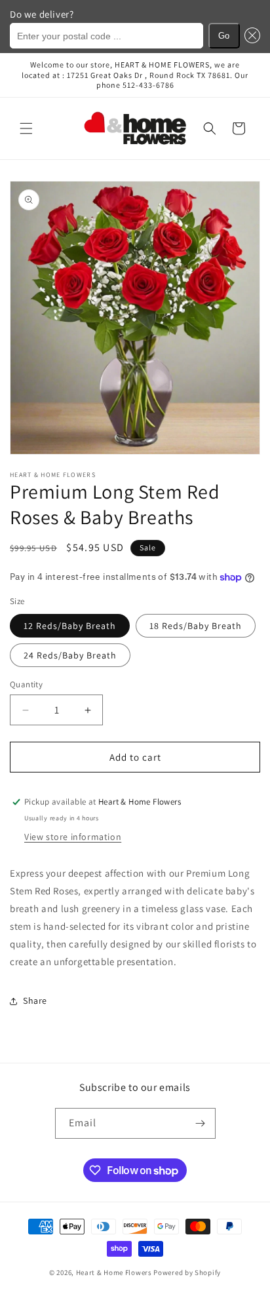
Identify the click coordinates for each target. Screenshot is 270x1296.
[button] (250, 35)
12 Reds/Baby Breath (70, 626)
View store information (72, 837)
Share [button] (35, 1000)
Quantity (26, 684)
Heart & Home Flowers (114, 1272)
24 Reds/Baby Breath (70, 655)
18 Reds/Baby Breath (195, 626)
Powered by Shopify (187, 1272)
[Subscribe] (200, 1123)
